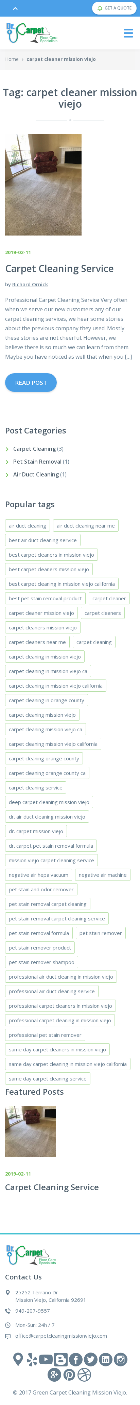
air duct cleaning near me (86, 525)
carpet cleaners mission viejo (43, 627)
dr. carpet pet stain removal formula (51, 845)
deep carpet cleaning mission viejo (49, 802)
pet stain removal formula (39, 933)
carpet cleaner (109, 598)
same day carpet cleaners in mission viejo (57, 1049)
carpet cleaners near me (37, 642)
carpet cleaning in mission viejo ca (48, 671)
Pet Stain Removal (37, 461)
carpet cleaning (94, 642)
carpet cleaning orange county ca (47, 773)
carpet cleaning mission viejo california (53, 743)
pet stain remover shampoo (41, 962)
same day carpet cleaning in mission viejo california (68, 1064)
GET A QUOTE (118, 8)
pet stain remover (101, 933)
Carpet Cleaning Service (52, 1186)
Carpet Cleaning (34, 448)
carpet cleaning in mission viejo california (56, 685)
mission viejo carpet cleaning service (51, 860)
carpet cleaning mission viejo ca (45, 729)
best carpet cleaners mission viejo (49, 569)
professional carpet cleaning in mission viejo (60, 1020)
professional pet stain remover (45, 1034)
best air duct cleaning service (43, 540)
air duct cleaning (27, 525)
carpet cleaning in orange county (46, 700)
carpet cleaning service (36, 787)
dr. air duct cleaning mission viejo (47, 816)
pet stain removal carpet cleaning (48, 903)
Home (12, 59)
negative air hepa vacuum (38, 874)
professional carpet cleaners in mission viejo (60, 1005)
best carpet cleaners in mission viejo (51, 554)
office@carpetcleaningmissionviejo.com (61, 1335)
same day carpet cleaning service (48, 1078)
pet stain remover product (40, 947)
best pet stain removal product (45, 598)
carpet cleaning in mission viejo (45, 656)
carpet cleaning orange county (44, 758)
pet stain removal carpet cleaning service (57, 918)
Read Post (31, 382)
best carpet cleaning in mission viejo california (62, 583)
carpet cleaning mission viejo (42, 714)
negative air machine (103, 874)
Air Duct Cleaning (36, 474)
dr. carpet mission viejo (36, 831)
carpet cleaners (103, 612)
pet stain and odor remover (41, 889)
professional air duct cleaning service (52, 991)
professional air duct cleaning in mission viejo (61, 976)
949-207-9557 (32, 1310)
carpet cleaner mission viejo (41, 612)
